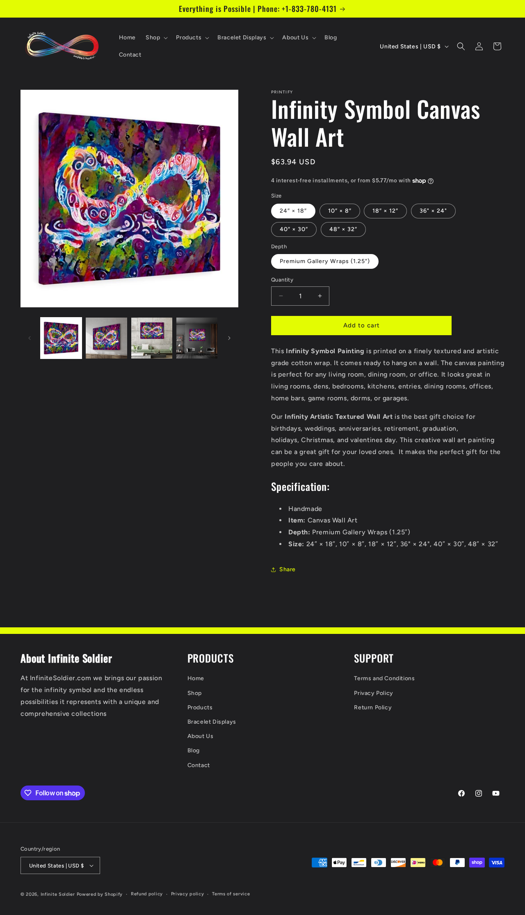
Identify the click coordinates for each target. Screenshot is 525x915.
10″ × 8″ (340, 210)
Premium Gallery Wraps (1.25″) (325, 261)
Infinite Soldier (58, 894)
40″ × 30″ (294, 229)
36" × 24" (433, 210)
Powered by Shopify (100, 894)
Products (200, 707)
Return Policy (373, 707)
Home (195, 678)
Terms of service (231, 894)
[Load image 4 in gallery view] (196, 338)
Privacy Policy (373, 693)
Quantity (282, 280)
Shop (194, 693)
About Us (200, 736)
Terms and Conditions (384, 678)
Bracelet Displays (211, 721)
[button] (156, 37)
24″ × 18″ (293, 210)
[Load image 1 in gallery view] (61, 338)
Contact (198, 765)
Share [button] (287, 569)
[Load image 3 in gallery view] (151, 338)
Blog (193, 750)
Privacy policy (187, 894)
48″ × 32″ (343, 229)
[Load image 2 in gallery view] (106, 338)
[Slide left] (30, 338)
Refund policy (147, 894)
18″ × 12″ (385, 210)
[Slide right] (229, 338)
